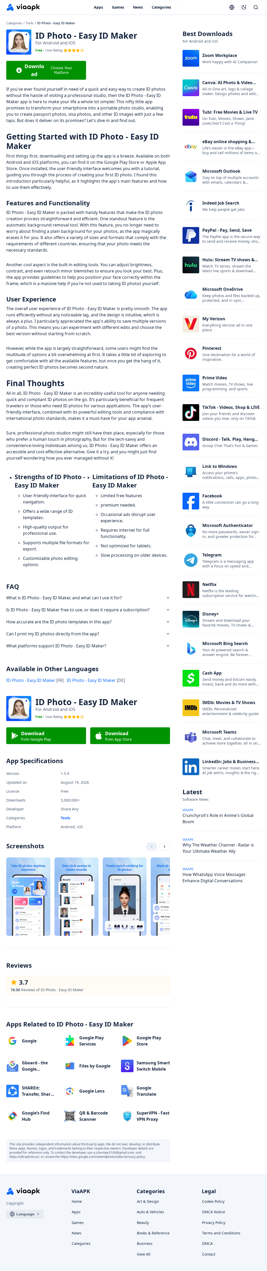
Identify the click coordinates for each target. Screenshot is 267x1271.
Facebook (212, 496)
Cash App (212, 673)
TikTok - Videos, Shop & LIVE (231, 407)
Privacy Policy (213, 1222)
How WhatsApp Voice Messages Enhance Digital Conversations (214, 878)
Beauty (143, 1222)
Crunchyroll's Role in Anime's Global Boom (218, 818)
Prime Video (214, 378)
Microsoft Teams (219, 732)
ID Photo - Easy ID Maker (35, 680)
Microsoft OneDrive (222, 289)
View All (143, 1254)
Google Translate (146, 1091)
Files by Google (94, 1066)
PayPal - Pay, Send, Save (227, 230)
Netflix (209, 584)
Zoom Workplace (219, 55)
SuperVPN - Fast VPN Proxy (153, 1116)
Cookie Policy (213, 1201)
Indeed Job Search (220, 203)
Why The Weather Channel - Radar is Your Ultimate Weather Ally (218, 848)
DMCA (207, 1243)
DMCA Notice (213, 1211)
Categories (161, 7)
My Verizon (213, 319)
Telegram (212, 555)
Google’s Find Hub (36, 1116)
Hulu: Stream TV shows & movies (228, 263)
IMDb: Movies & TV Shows (228, 702)
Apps (98, 7)
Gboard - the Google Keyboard (35, 1069)
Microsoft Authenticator (227, 525)
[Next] (164, 846)
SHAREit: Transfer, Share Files (37, 1094)
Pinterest (211, 348)
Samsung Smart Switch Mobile (153, 1066)
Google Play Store (149, 1041)
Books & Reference (153, 1233)
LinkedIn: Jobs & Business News (229, 765)
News (138, 7)
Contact (208, 1254)
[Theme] (244, 7)
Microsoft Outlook (221, 171)
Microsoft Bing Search (225, 643)
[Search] (256, 7)
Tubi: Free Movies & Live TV (230, 112)
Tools (30, 23)
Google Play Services (91, 1041)
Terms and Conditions (221, 1233)
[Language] (232, 7)
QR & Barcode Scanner (93, 1116)
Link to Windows (219, 466)
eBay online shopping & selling (227, 145)
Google (29, 1041)
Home (77, 1201)
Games (118, 7)
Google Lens (92, 1091)
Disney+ (210, 614)
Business (145, 1243)
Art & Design (148, 1201)
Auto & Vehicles (150, 1211)
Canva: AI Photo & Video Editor (227, 86)
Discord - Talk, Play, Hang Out (228, 442)
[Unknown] (151, 846)
